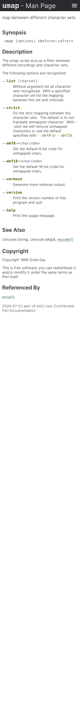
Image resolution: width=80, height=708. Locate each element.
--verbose (12, 179)
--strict (11, 108)
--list (9, 81)
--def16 (64, 135)
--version (12, 192)
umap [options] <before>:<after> (37, 41)
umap (29, 5)
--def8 (44, 135)
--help (9, 210)
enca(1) (8, 297)
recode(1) (65, 239)
